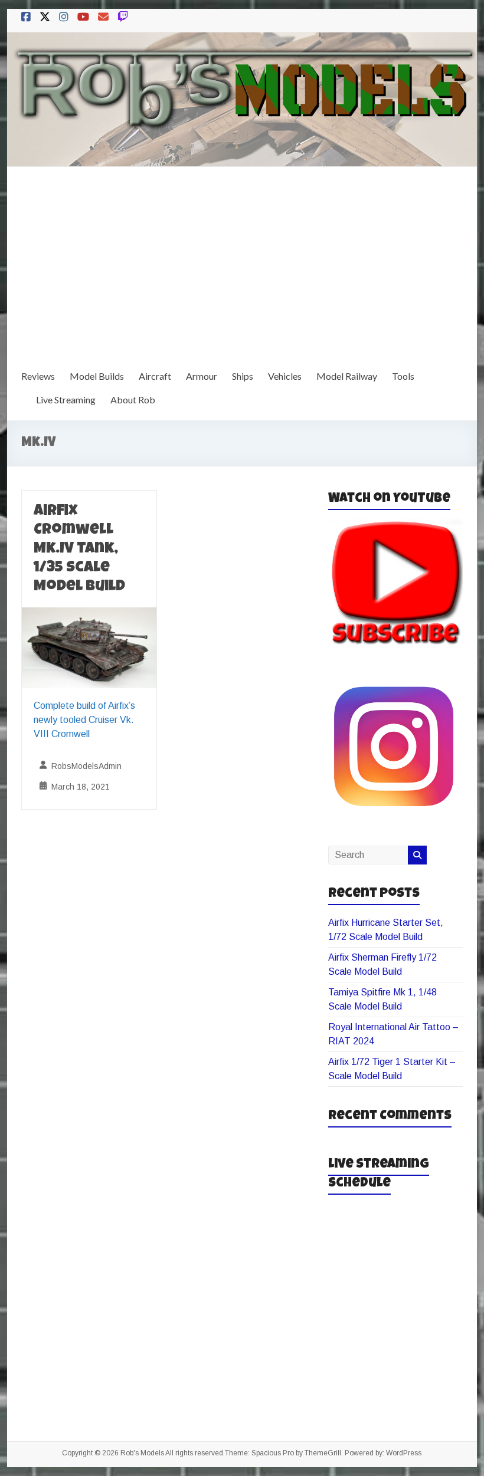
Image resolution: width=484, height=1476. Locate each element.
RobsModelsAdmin (86, 766)
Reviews (38, 376)
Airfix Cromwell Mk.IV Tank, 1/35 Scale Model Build (79, 549)
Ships (242, 376)
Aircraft (155, 376)
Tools (403, 376)
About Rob (132, 399)
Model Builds (97, 376)
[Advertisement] (241, 255)
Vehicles (285, 376)
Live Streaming (66, 399)
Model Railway (346, 376)
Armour (201, 376)
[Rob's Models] (241, 40)
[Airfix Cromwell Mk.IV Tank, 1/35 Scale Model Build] (89, 615)
